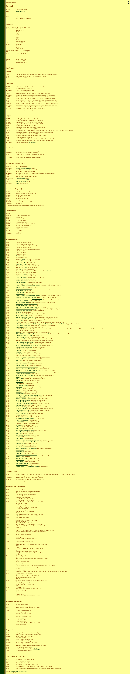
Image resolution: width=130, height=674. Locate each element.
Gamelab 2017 (19, 421)
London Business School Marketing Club (25, 357)
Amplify (18, 183)
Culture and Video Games (22, 458)
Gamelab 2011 (19, 350)
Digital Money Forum (21, 264)
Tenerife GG (19, 453)
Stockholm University (21, 408)
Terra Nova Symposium (21, 280)
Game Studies (19, 174)
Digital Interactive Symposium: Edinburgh (26, 309)
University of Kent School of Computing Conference (28, 395)
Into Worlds (18, 425)
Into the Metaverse (20, 450)
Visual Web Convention (21, 305)
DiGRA (17, 330)
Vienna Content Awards (21, 353)
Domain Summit (19, 461)
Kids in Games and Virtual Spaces (24, 335)
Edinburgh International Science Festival (25, 418)
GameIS (17, 377)
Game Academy (19, 438)
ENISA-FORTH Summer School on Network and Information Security (33, 333)
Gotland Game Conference (22, 420)
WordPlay (18, 415)
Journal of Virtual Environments (23, 168)
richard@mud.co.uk (20, 11)
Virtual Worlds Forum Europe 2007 (24, 289)
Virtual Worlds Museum (21, 465)
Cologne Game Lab (20, 397)
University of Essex (48, 270)
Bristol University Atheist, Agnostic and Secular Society (29, 345)
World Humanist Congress (22, 385)
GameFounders (19, 382)
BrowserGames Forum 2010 (22, 343)
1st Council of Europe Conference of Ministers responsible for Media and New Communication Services (40, 324)
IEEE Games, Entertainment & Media (25, 430)
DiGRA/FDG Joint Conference (23, 410)
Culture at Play (19, 456)
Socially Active (19, 320)
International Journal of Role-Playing (24, 179)
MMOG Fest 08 (19, 304)
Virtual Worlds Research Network (24, 363)
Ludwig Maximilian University (23, 400)
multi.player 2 (19, 387)
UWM (25, 267)
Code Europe (19, 426)
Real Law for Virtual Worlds (22, 302)
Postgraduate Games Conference (23, 310)
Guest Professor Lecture (21, 431)
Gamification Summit (21, 365)
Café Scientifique (20, 393)
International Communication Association (25, 372)
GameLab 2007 (19, 287)
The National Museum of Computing (24, 375)
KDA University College (21, 407)
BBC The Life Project (21, 446)
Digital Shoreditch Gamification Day (24, 347)
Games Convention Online (22, 327)
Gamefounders (19, 405)
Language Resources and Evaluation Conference (27, 440)
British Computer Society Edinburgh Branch (26, 448)
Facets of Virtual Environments (23, 325)
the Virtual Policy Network (31, 307)
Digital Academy (20, 460)
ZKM (21, 269)
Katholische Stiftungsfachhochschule (24, 403)
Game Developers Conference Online (24, 342)
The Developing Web (21, 290)
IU (21, 272)
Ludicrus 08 (18, 312)
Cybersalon (18, 392)
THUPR (33, 348)
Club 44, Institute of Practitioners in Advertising (27, 367)
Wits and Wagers (32, 142)
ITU (22, 260)
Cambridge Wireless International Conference (26, 455)
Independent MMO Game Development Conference (28, 285)
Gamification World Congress (23, 373)
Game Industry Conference (22, 463)
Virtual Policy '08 (20, 307)
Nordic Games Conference (22, 300)
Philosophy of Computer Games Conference (26, 297)
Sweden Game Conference (22, 413)
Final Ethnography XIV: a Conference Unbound (27, 466)
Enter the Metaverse (20, 451)
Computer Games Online (21, 338)
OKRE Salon (19, 445)
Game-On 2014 (19, 388)
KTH (30, 265)
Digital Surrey (19, 362)
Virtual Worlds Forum (21, 181)
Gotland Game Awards (21, 337)
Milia (17, 255)
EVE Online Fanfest (20, 292)
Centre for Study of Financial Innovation (25, 279)
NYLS (24, 259)
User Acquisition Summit (22, 411)
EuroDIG (18, 332)
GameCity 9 (18, 390)
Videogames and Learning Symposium (25, 368)
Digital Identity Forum (21, 275)
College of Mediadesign (37, 299)
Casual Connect (19, 360)
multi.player (18, 352)
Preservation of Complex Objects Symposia (26, 358)
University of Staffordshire (30, 304)
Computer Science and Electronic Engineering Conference (29, 370)
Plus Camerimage (20, 294)
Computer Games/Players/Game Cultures (25, 317)
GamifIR (18, 380)
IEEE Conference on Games (22, 435)
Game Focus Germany (21, 282)
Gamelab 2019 (19, 436)
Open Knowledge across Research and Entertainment (28, 441)
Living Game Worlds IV (21, 315)
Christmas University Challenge (23, 398)
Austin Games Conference (22, 277)
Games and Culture (20, 178)
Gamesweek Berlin (20, 443)
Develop (18, 383)
